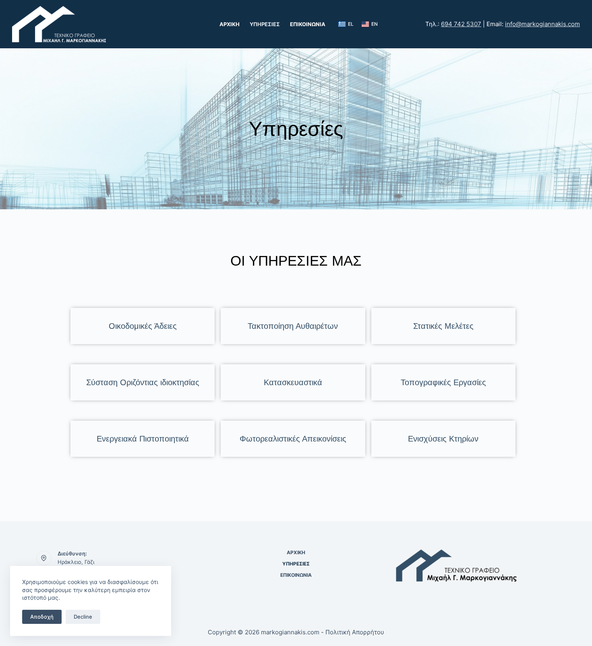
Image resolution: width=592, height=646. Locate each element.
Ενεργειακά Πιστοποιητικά (143, 438)
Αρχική (229, 24)
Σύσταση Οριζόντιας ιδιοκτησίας (142, 382)
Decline (83, 616)
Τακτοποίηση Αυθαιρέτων (293, 326)
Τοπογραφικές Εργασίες (443, 382)
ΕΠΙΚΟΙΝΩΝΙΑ (307, 24)
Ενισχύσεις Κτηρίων (443, 438)
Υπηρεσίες (265, 24)
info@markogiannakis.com (542, 24)
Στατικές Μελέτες (443, 326)
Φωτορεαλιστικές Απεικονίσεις (293, 438)
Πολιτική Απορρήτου (354, 632)
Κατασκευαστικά (293, 382)
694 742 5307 (461, 24)
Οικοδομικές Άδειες (143, 326)
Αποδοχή (42, 616)
